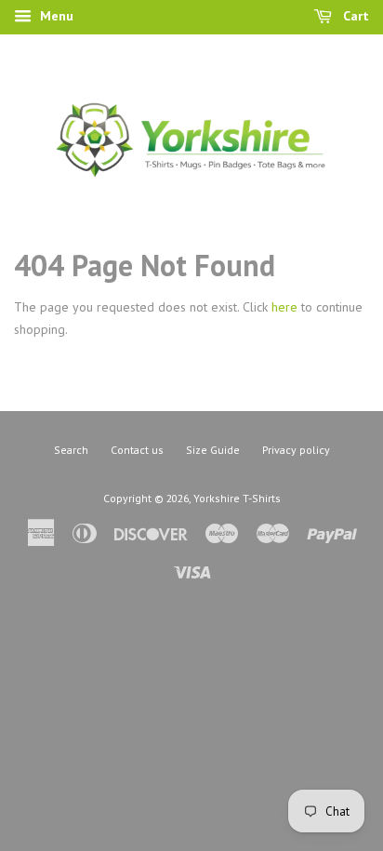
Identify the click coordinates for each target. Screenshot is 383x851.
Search (71, 450)
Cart (354, 15)
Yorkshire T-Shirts (237, 498)
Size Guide (213, 450)
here (284, 307)
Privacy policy (296, 450)
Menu (54, 15)
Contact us (137, 450)
